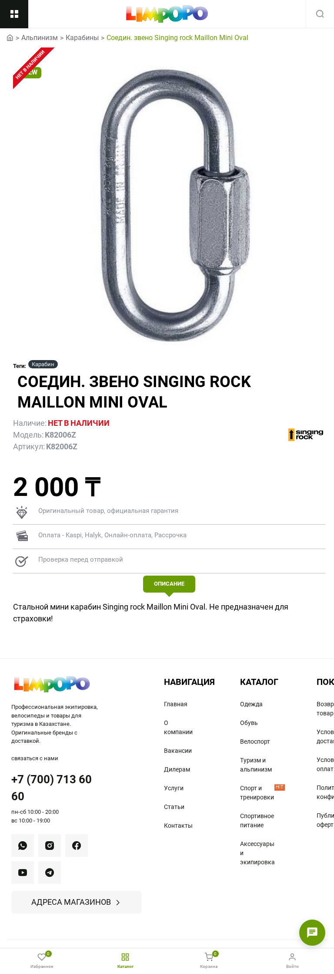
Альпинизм (39, 38)
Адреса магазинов (71, 902)
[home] (10, 37)
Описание (169, 583)
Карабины (82, 38)
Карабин (43, 364)
